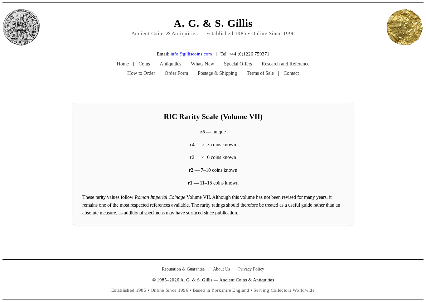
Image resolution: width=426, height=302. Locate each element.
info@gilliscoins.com (191, 53)
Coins (144, 63)
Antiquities (170, 63)
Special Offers (238, 63)
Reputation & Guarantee (183, 269)
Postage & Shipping (217, 73)
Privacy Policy (251, 269)
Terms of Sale (260, 73)
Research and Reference (285, 63)
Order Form (176, 73)
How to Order (141, 73)
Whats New (202, 63)
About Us (221, 269)
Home (123, 63)
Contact (291, 73)
